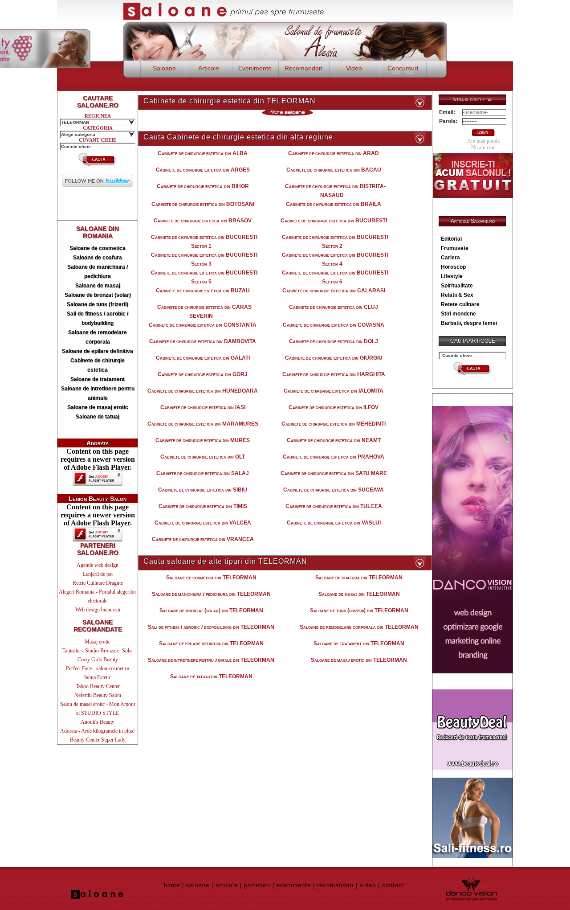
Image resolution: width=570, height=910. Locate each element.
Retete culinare (460, 304)
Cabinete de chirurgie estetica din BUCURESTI (334, 220)
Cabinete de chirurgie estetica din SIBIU (202, 490)
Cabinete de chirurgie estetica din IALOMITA (333, 391)
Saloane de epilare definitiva (97, 351)
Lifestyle (452, 276)
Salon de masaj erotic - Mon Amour (97, 704)
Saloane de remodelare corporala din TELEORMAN (359, 627)
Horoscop (453, 267)
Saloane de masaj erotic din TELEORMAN (359, 660)
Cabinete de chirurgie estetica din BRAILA (333, 204)
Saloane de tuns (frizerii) (97, 304)
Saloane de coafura (97, 257)
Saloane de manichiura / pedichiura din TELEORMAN (211, 594)
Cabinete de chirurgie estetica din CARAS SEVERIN (204, 311)
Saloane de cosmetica (97, 248)
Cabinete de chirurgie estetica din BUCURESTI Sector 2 (335, 241)
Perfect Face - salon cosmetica (97, 668)
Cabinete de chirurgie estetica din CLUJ (333, 307)
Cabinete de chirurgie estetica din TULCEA (333, 506)
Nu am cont (483, 147)
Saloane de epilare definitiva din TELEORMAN (211, 643)
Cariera (450, 257)
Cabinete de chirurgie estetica (97, 365)
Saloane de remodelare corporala (97, 337)
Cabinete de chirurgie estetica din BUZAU (203, 290)
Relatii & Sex (457, 295)
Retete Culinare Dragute (98, 583)
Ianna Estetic (97, 677)
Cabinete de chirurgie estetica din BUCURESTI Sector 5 (204, 277)
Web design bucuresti (97, 610)
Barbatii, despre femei (469, 323)
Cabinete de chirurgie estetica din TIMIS (203, 506)
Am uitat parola (483, 141)
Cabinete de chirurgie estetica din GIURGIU (334, 358)
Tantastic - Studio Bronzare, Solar (97, 651)
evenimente (294, 885)
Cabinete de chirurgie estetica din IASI (202, 407)
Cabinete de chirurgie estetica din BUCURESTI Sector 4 (335, 259)
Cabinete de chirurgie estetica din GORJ (203, 374)
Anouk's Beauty (97, 722)
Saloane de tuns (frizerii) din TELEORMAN (359, 610)
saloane (197, 885)
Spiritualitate (457, 286)
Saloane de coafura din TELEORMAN (359, 577)
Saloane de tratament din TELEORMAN (359, 643)
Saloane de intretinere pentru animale (97, 393)
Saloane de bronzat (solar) (98, 295)
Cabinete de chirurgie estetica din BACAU (333, 170)
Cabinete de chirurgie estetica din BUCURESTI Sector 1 (204, 241)
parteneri (257, 885)
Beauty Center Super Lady (98, 740)
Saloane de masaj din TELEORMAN (359, 594)
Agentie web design (97, 565)
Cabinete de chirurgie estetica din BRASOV (203, 220)
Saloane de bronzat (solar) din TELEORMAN (211, 610)
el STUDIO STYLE (97, 713)
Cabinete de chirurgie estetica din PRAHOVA (333, 457)
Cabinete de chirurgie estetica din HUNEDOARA (202, 391)
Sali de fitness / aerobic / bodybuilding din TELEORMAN (211, 627)
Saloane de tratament (97, 379)
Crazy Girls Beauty (97, 659)
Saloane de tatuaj (97, 417)
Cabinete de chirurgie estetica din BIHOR (203, 186)
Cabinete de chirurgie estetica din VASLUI (334, 523)
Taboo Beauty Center (98, 686)
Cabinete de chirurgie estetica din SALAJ (202, 473)
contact (393, 885)
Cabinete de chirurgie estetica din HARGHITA (333, 374)
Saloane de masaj (97, 286)
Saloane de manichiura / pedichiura (97, 271)
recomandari (335, 885)
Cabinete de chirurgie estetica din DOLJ (333, 341)
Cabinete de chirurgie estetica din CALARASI (333, 290)
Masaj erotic (97, 642)
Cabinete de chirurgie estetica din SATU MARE (334, 473)
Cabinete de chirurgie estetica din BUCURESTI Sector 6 (335, 277)
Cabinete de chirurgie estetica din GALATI (203, 358)
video (368, 885)
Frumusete (454, 248)
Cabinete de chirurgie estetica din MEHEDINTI (333, 424)
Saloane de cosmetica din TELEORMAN (211, 577)
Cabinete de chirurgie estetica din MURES (202, 440)
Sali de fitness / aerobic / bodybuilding (97, 318)
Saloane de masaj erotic (97, 407)
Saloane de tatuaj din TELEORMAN (211, 676)
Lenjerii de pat (98, 574)
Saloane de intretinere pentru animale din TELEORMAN (211, 660)
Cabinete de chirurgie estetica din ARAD (333, 153)
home (172, 885)
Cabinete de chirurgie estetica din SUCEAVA (333, 490)
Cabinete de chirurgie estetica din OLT (202, 457)
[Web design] (472, 671)
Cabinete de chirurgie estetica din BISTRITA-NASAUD (335, 190)
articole (227, 885)
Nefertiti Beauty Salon (97, 695)
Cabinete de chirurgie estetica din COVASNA (333, 325)
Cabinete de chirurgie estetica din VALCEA (203, 523)
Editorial (451, 239)
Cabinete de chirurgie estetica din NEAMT (334, 440)
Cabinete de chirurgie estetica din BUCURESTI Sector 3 (204, 259)
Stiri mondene (458, 314)
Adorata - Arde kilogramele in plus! (97, 731)
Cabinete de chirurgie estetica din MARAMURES (202, 424)
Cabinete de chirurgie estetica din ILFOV (334, 407)
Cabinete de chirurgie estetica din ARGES (203, 170)
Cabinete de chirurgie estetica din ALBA (203, 153)
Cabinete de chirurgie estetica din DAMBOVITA (202, 341)
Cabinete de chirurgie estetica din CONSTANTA (202, 325)
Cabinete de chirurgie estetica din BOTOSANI (202, 204)
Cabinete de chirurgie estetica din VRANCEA (203, 539)
